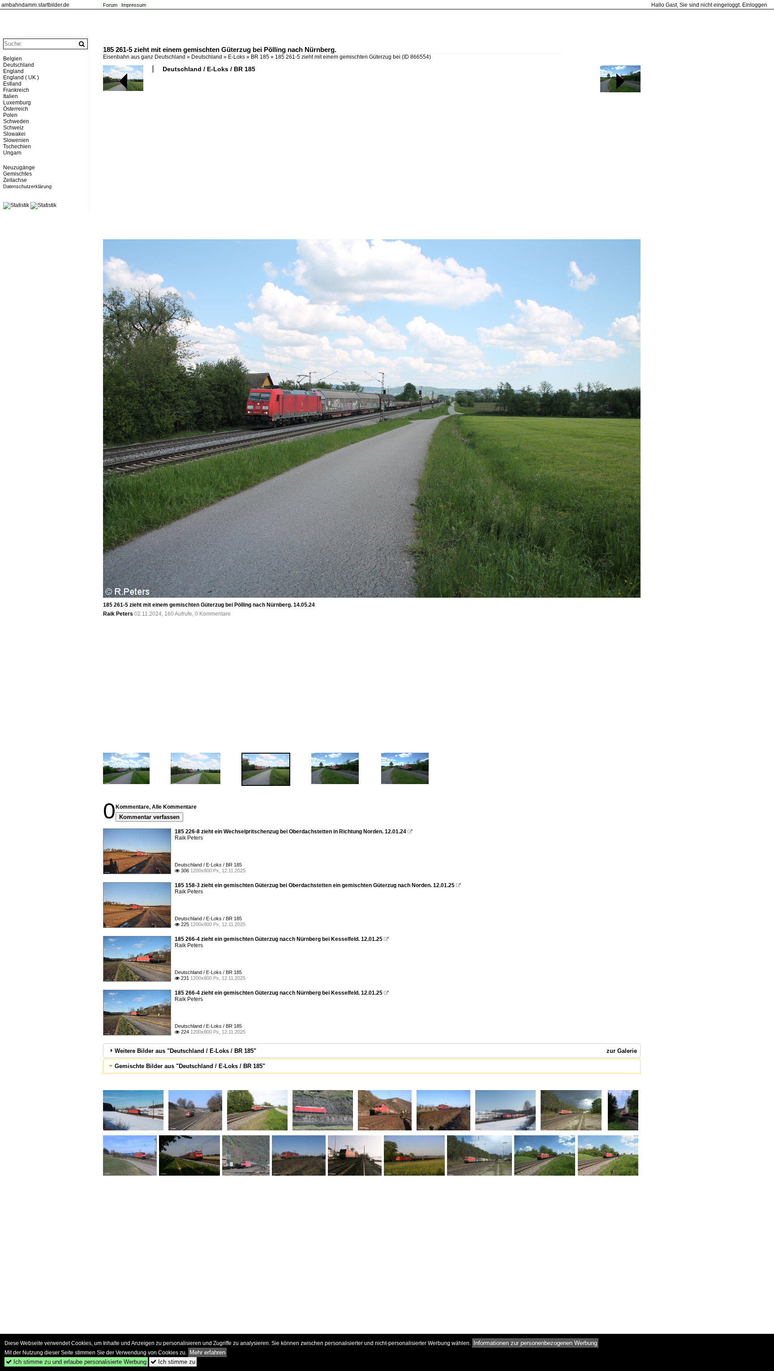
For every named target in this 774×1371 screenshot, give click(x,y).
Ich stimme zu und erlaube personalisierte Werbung (76, 1361)
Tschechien (17, 146)
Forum (110, 5)
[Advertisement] (372, 159)
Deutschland (206, 57)
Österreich (15, 109)
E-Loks (236, 57)
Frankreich (16, 90)
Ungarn (12, 153)
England (13, 71)
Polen (10, 115)
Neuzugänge (19, 167)
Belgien (12, 59)
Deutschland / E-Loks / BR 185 (209, 69)
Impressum (133, 5)
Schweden (16, 121)
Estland (12, 84)
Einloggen (754, 5)
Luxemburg (17, 102)
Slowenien (16, 140)
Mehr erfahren (207, 1352)
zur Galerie (621, 1051)
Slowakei (14, 134)
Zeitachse (15, 180)
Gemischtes (17, 174)
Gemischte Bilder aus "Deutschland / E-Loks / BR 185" (190, 1066)
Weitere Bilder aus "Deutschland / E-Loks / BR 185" (185, 1051)
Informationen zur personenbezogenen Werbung (535, 1343)
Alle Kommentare (174, 807)
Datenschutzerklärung (27, 186)
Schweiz (13, 128)
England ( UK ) (21, 77)
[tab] (372, 1050)
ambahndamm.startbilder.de (35, 5)
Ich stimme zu (172, 1361)
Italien (10, 96)
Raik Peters (118, 614)
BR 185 (260, 57)
